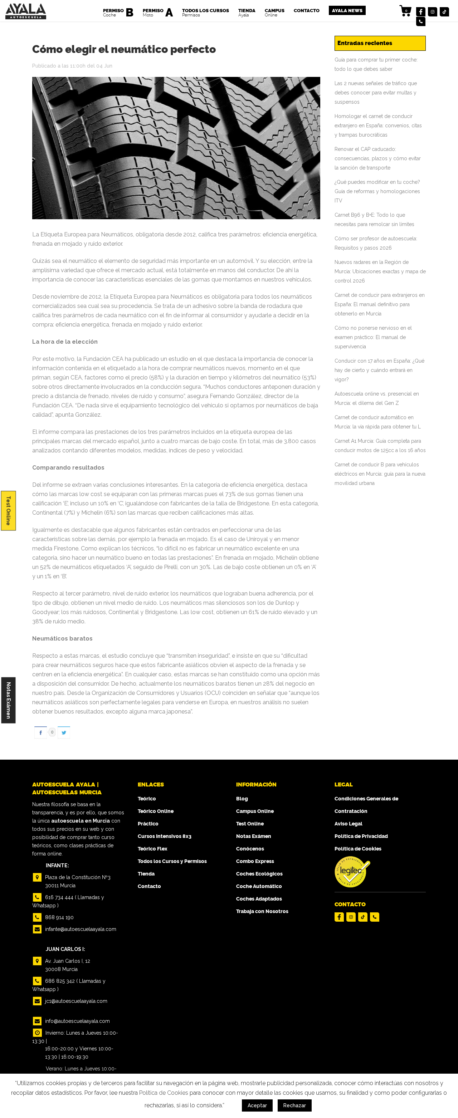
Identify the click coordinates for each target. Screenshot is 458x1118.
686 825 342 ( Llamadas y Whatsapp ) (69, 985)
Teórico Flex (152, 849)
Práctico (148, 824)
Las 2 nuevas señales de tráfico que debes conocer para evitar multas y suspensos (376, 92)
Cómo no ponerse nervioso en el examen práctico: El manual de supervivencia (373, 337)
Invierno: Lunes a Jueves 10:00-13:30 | (75, 1037)
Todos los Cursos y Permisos (172, 861)
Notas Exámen (8, 700)
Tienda (146, 874)
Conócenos (250, 849)
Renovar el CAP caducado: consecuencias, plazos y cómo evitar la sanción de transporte (378, 158)
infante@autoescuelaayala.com (80, 929)
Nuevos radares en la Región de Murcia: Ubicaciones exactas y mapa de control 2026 (380, 271)
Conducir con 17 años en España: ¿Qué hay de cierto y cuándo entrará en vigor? (379, 370)
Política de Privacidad (361, 836)
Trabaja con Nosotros (262, 911)
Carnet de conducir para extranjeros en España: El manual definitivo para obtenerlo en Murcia (380, 304)
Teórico (147, 799)
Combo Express (255, 861)
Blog (242, 799)
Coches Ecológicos (259, 874)
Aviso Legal (348, 824)
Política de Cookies (358, 849)
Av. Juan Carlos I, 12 (67, 965)
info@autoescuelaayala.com (77, 1021)
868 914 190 (59, 917)
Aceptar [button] (257, 1105)
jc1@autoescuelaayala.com (75, 1001)
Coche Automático (259, 886)
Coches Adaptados (259, 899)
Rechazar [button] (294, 1105)
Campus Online (255, 811)
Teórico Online (156, 811)
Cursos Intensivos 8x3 (164, 836)
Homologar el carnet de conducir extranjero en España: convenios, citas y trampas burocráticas (378, 125)
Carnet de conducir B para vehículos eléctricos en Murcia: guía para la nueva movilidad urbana (380, 474)
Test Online (8, 510)
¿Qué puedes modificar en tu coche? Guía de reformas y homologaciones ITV (377, 191)
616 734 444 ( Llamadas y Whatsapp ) (68, 901)
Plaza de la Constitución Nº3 (77, 881)
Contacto (149, 886)
